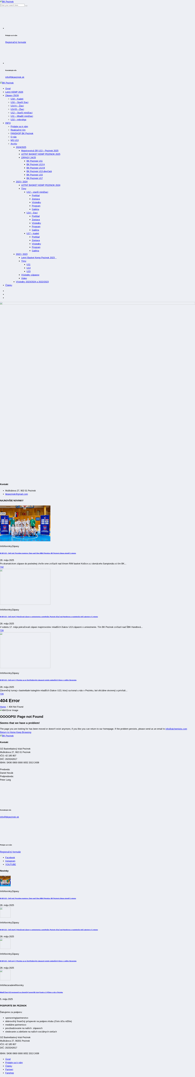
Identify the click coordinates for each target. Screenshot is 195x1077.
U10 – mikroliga (18, 119)
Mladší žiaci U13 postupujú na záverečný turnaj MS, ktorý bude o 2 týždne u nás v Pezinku (31, 992)
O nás (14, 137)
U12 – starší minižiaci (37, 192)
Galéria (35, 209)
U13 (29, 268)
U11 (28, 264)
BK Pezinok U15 (35, 175)
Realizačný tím (18, 130)
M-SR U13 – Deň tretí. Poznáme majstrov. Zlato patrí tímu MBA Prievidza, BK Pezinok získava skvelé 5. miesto (38, 553)
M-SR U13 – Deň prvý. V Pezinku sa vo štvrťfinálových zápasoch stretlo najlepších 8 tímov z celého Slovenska (38, 680)
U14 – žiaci (32, 213)
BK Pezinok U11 (35, 161)
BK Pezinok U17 (35, 178)
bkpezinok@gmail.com (16, 494)
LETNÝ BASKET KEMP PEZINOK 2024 (40, 185)
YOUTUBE (10, 864)
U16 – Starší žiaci (19, 102)
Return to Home (8, 732)
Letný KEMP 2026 (14, 92)
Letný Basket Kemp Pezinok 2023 (39, 257)
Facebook (10, 857)
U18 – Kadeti (17, 99)
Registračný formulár (15, 42)
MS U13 (15, 140)
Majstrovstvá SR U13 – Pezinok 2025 (39, 150)
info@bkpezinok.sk (14, 77)
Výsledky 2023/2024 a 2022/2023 (32, 282)
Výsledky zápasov (30, 275)
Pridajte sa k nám (19, 126)
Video (24, 278)
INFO (8, 123)
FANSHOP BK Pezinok (22, 133)
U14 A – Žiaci (17, 106)
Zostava (36, 199)
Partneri (9, 1069)
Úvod (7, 88)
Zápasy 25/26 (12, 95)
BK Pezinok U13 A (36, 164)
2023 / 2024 (21, 181)
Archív (14, 144)
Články (8, 285)
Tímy (23, 188)
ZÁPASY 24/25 (28, 157)
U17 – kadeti (33, 233)
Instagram (10, 861)
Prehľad (36, 195)
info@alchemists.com (176, 729)
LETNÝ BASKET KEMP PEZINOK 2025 (40, 154)
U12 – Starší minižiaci (21, 112)
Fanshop (9, 1073)
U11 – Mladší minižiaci (22, 116)
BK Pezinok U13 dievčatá (39, 171)
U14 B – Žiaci (17, 109)
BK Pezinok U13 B (36, 168)
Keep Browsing (23, 732)
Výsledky (36, 202)
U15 (29, 271)
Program (36, 206)
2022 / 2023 (21, 254)
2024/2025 (21, 147)
